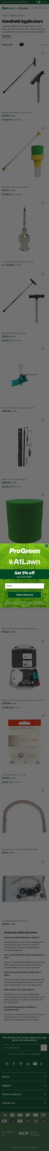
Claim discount (24, 594)
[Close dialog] (46, 545)
